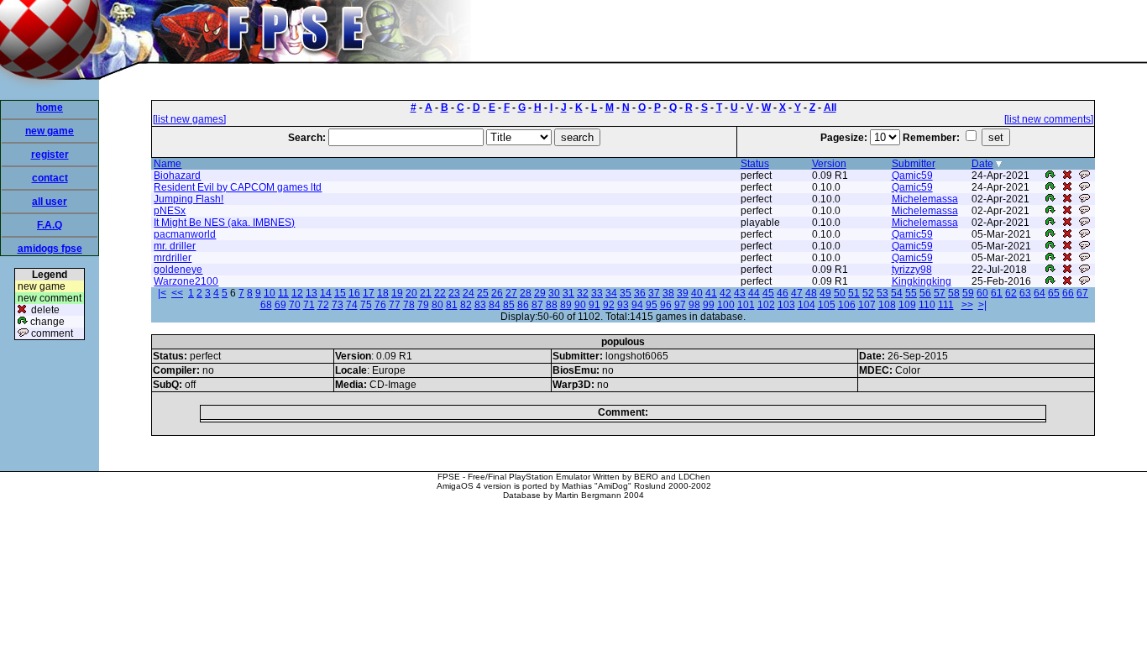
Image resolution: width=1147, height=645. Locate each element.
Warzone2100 (186, 281)
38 (668, 293)
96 (666, 305)
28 (526, 293)
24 (468, 293)
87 (537, 305)
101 (746, 305)
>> (967, 305)
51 (854, 293)
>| (982, 305)
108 (887, 305)
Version (829, 164)
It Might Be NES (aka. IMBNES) (224, 222)
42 (725, 293)
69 (280, 305)
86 (523, 305)
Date (982, 164)
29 (540, 293)
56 (925, 293)
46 (782, 293)
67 (1082, 293)
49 (825, 293)
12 (297, 293)
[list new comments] (1048, 119)
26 (497, 293)
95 (651, 305)
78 (409, 305)
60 (982, 293)
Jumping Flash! (188, 199)
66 (1068, 293)
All (830, 107)
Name (167, 164)
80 (437, 305)
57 (939, 293)
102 (766, 305)
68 (266, 305)
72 (323, 305)
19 (397, 293)
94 (637, 305)
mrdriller (172, 258)
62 (1011, 293)
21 (426, 293)
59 (968, 293)
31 (568, 293)
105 (826, 305)
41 (711, 293)
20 (411, 293)
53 (882, 293)
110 (927, 305)
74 (352, 305)
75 (366, 305)
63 (1025, 293)
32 (583, 293)
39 (683, 293)
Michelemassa (925, 199)
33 (597, 293)
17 (368, 293)
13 (311, 293)
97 (680, 305)
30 (554, 293)
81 (452, 305)
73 (337, 305)
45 (768, 293)
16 (354, 293)
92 (609, 305)
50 (840, 293)
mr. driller (175, 246)
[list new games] (189, 119)
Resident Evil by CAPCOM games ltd (238, 187)
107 (867, 305)
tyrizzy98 (912, 269)
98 (694, 305)
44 (754, 293)
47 (797, 293)
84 (494, 305)
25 (483, 293)
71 (309, 305)
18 (383, 293)
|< (162, 293)
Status (755, 164)
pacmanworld (185, 234)
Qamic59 (912, 175)
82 (466, 305)
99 (709, 305)
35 (625, 293)
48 (811, 293)
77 (395, 305)
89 (566, 305)
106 (847, 305)
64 (1039, 293)
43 (740, 293)
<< (177, 293)
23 (454, 293)
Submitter (913, 164)
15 (340, 293)
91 (594, 305)
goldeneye (178, 269)
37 (654, 293)
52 (868, 293)
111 (946, 305)
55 (911, 293)
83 (480, 305)
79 (423, 305)
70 (295, 305)
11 (283, 293)
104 (806, 305)
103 (786, 305)
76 (380, 305)
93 (623, 305)
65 (1054, 293)
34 (611, 293)
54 (897, 293)
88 (552, 305)
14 (326, 293)
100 (726, 305)
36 (640, 293)
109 (907, 305)
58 (954, 293)
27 (511, 293)
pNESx (170, 211)
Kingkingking (921, 281)
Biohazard (177, 175)
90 (580, 305)
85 (509, 305)
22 (440, 293)
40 (697, 293)
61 (997, 293)
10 (269, 293)
